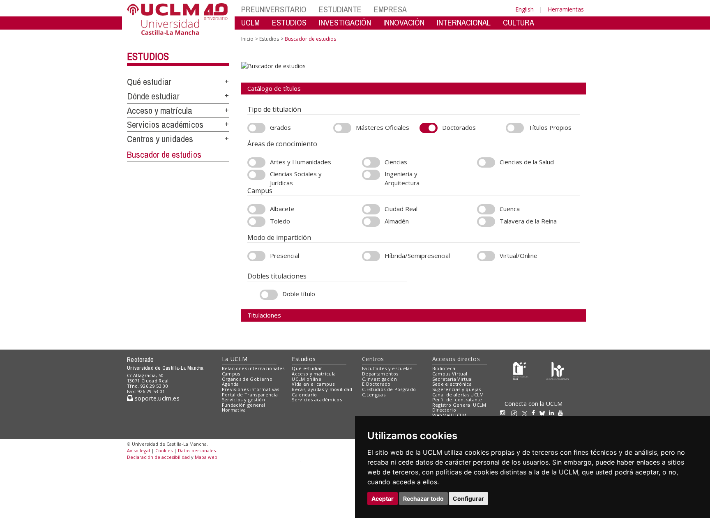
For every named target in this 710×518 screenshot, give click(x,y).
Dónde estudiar (153, 96)
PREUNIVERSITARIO (274, 9)
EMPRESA (390, 9)
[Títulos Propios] (515, 128)
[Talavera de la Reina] (486, 221)
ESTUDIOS (289, 22)
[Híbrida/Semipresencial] (371, 256)
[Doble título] (269, 295)
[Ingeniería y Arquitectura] (371, 175)
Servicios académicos (165, 124)
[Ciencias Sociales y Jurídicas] (256, 175)
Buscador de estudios (164, 154)
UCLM (250, 22)
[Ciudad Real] (371, 209)
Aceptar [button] (382, 498)
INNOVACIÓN (403, 22)
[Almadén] (371, 221)
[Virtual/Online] (486, 256)
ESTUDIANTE (340, 9)
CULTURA (518, 22)
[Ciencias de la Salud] (486, 162)
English (524, 9)
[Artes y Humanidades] (256, 162)
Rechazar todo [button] (423, 498)
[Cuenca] (486, 209)
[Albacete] (256, 209)
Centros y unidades (160, 139)
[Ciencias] (371, 162)
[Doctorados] (429, 128)
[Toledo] (256, 221)
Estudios (148, 56)
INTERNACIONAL (464, 22)
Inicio (247, 38)
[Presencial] (256, 256)
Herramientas (566, 9)
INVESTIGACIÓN (345, 22)
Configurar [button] (468, 498)
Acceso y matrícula (159, 110)
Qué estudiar (149, 82)
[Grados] (256, 128)
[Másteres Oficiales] (342, 128)
